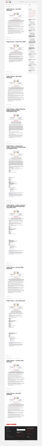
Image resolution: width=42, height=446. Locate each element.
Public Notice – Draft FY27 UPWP (16, 42)
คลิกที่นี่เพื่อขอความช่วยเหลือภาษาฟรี (30, 434)
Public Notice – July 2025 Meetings (13, 393)
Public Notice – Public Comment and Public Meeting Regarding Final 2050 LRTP (15, 206)
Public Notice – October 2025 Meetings (14, 361)
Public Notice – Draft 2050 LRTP (15, 301)
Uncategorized (10, 37)
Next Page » (14, 424)
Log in (24, 441)
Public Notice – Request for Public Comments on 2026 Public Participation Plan (16, 147)
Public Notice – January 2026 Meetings (14, 267)
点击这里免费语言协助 (29, 433)
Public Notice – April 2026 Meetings (13, 76)
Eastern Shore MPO (8, 1)
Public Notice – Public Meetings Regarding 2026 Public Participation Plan (15, 110)
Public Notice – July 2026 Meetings (13, 9)
